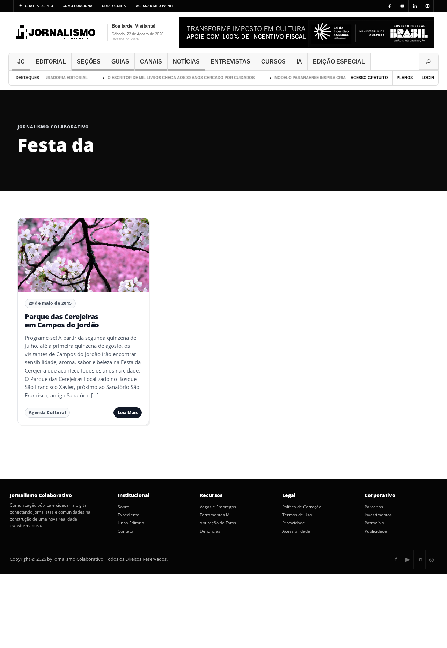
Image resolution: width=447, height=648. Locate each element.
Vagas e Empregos (218, 507)
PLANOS (405, 77)
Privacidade (293, 523)
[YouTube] (402, 6)
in (419, 559)
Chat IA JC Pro (39, 6)
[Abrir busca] (428, 61)
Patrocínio (374, 523)
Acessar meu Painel (155, 6)
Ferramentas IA (215, 515)
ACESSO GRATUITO (369, 77)
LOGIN (428, 77)
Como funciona (78, 6)
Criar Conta (114, 6)
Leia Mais (128, 412)
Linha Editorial (131, 523)
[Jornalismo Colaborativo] (56, 32)
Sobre (123, 507)
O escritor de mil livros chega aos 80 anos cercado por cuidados (176, 77)
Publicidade (376, 531)
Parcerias (374, 507)
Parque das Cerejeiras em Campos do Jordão (62, 321)
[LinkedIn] (415, 6)
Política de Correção (301, 507)
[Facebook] (389, 6)
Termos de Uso (297, 515)
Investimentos (378, 515)
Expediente (128, 515)
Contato (125, 531)
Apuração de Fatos (218, 523)
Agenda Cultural (47, 412)
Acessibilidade (296, 531)
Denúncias (210, 531)
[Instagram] (427, 6)
